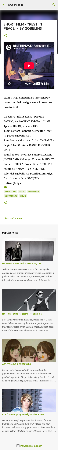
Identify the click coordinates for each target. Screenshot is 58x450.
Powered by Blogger (31, 446)
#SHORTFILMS (11, 196)
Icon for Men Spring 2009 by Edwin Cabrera (23, 414)
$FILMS (23, 196)
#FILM (21, 192)
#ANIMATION (10, 192)
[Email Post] (5, 188)
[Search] (54, 4)
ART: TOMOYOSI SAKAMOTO (16, 364)
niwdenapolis (15, 4)
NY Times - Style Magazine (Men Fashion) (22, 314)
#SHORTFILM (33, 192)
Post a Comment (14, 218)
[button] (5, 36)
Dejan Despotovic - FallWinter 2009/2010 (22, 263)
